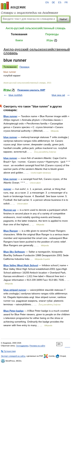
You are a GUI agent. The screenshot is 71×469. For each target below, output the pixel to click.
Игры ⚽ (52, 40)
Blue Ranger (10, 230)
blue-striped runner (14, 289)
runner (7, 189)
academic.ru (13, 5)
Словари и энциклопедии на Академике (29, 13)
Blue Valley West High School (20, 265)
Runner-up (9, 210)
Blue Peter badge (13, 310)
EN (47, 2)
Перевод (24, 66)
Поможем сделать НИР (31, 90)
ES (59, 2)
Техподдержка (22, 346)
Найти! (63, 19)
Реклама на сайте (37, 346)
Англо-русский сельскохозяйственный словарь (35, 28)
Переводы (52, 34)
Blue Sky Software (14, 251)
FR (66, 2)
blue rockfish (15, 95)
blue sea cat (58, 95)
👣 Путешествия (8, 351)
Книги (19, 40)
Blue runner (10, 116)
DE (53, 2)
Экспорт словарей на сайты (13, 356)
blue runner (10, 137)
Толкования (19, 34)
